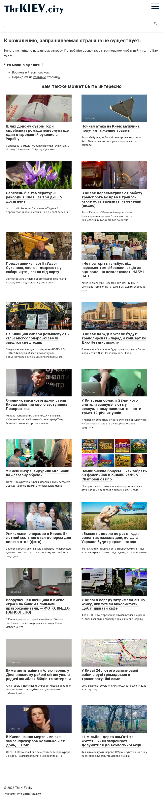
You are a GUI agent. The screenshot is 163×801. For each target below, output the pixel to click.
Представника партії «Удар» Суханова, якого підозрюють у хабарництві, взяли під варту (34, 267)
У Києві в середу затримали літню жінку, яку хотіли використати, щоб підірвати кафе (113, 604)
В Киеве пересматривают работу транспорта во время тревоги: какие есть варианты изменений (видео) (112, 199)
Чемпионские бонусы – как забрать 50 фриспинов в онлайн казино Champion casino (114, 475)
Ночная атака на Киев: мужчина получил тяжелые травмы (111, 128)
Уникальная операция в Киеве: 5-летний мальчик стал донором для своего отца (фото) (38, 537)
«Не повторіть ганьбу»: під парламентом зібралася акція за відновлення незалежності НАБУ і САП (113, 269)
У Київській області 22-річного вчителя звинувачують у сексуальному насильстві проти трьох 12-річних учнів (111, 406)
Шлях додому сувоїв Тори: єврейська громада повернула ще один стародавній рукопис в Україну (37, 132)
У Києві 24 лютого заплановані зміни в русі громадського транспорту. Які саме (110, 674)
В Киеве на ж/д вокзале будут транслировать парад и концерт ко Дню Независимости (114, 338)
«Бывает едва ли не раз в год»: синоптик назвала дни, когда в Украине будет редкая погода (110, 537)
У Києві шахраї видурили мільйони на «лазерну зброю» (37, 473)
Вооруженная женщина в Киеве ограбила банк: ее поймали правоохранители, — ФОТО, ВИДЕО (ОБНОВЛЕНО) (38, 606)
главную (39, 77)
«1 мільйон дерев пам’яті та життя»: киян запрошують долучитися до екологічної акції (111, 740)
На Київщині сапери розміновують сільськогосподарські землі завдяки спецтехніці (37, 338)
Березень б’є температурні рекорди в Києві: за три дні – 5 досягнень (34, 197)
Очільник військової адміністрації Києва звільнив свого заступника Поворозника (37, 404)
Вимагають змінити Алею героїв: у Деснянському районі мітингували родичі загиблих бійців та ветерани (38, 674)
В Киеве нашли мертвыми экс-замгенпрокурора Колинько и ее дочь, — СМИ (35, 740)
